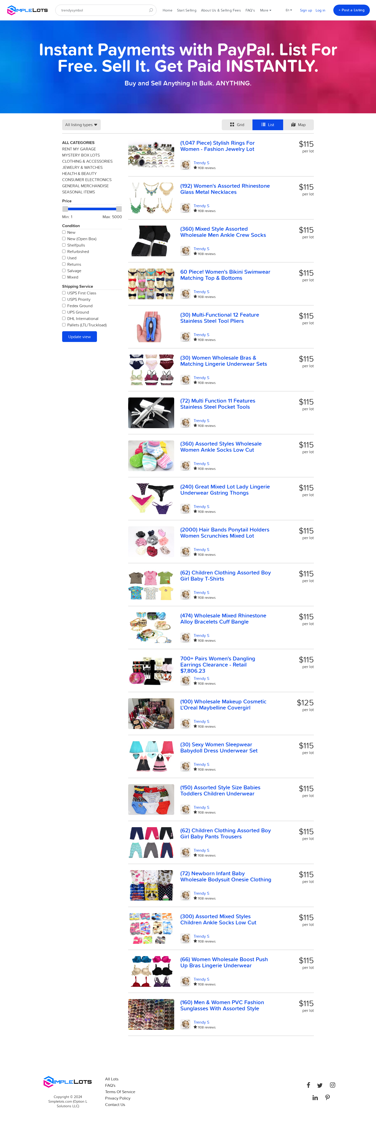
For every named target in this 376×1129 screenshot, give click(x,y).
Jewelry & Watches (82, 167)
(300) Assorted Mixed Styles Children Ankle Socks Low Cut (218, 919)
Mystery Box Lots (81, 155)
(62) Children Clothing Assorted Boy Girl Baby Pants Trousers (225, 833)
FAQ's (250, 10)
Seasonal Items (78, 192)
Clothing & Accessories (87, 161)
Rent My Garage (79, 149)
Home (167, 10)
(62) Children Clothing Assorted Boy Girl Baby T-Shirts (225, 575)
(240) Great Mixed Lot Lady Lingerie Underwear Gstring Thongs (225, 489)
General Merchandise (85, 186)
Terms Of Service (120, 1092)
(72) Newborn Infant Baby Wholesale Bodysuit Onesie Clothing (225, 876)
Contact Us (115, 1105)
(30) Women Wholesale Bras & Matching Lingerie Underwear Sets (223, 360)
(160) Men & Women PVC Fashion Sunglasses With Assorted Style (222, 1005)
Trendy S (201, 162)
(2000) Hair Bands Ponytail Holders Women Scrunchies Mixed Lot (224, 532)
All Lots (111, 1079)
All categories (78, 143)
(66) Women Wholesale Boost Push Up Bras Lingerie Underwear (224, 962)
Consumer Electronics (87, 179)
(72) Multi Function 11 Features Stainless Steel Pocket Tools (217, 403)
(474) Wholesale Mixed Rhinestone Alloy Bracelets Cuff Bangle (223, 618)
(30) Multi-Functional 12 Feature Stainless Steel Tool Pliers (219, 318)
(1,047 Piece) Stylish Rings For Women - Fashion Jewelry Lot (217, 146)
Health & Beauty (79, 173)
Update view (79, 336)
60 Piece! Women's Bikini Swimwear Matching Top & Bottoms (225, 275)
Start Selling (186, 10)
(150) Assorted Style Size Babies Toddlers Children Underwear (220, 790)
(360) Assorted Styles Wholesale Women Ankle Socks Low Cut (221, 446)
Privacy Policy (117, 1098)
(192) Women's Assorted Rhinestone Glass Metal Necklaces (225, 189)
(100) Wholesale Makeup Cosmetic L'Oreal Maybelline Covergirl (223, 704)
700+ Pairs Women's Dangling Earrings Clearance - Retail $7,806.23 (217, 664)
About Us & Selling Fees (221, 10)
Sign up (306, 10)
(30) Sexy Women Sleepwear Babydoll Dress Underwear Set (219, 747)
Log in (320, 10)
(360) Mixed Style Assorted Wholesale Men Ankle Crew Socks (223, 232)
